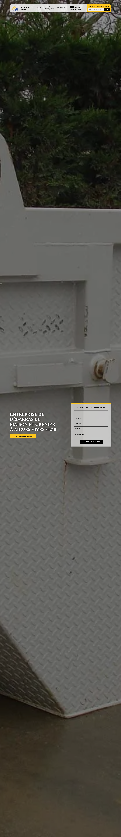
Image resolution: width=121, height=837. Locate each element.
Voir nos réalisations (23, 436)
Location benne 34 (37, 8)
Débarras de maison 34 (61, 8)
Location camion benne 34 (49, 8)
